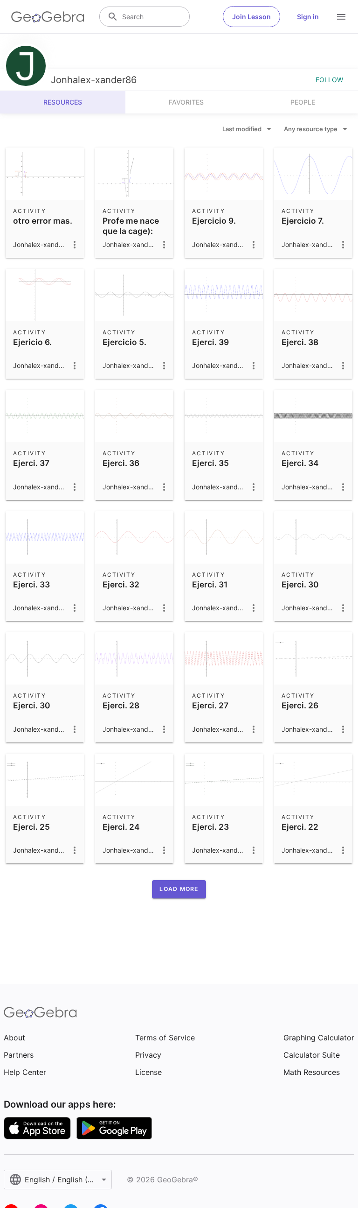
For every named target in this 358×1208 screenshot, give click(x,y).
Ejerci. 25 (31, 827)
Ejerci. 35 (210, 463)
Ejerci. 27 (210, 705)
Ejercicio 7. (303, 221)
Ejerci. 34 (300, 463)
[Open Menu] (341, 16)
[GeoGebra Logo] (47, 16)
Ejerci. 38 (300, 342)
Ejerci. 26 (300, 705)
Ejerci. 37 (31, 463)
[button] (179, 889)
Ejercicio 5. (124, 342)
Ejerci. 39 (210, 342)
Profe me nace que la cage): (131, 226)
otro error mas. (42, 221)
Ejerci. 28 (121, 705)
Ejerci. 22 (300, 827)
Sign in (308, 17)
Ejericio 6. (32, 342)
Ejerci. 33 (31, 584)
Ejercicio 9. (214, 221)
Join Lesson (251, 17)
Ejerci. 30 (300, 584)
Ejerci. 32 (121, 584)
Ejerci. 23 (210, 827)
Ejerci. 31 (209, 584)
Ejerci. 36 (121, 463)
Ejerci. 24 (121, 827)
